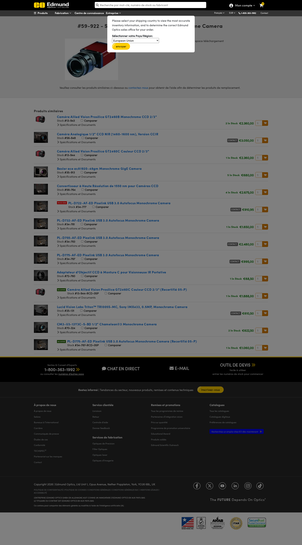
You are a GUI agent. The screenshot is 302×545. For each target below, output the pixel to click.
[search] (150, 5)
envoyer (121, 46)
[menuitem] (47, 13)
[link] (264, 2)
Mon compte (243, 5)
